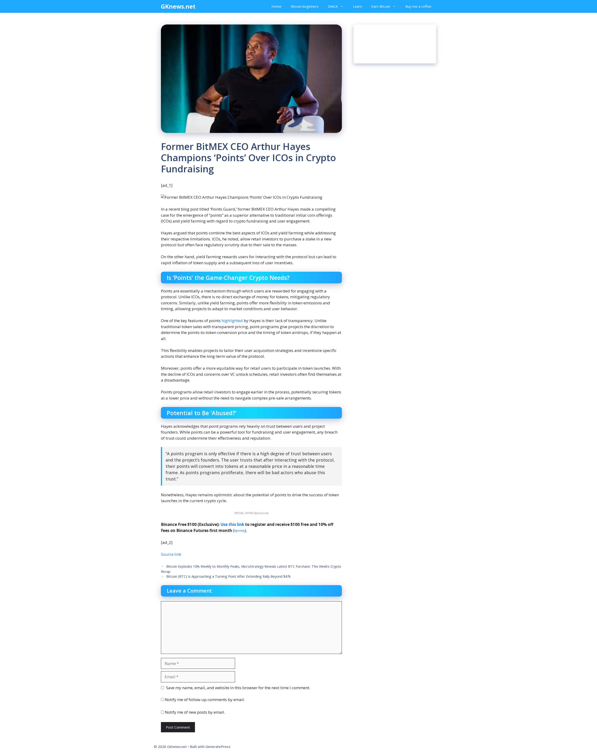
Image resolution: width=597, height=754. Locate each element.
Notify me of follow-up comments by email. (205, 699)
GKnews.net (178, 6)
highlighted (232, 320)
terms (239, 530)
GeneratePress (217, 746)
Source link (171, 554)
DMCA (333, 6)
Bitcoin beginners (305, 6)
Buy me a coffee (418, 6)
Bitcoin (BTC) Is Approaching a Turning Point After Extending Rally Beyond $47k (228, 576)
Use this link (232, 524)
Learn (357, 6)
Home (276, 6)
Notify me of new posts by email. (195, 712)
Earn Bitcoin (380, 6)
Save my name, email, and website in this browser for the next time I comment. (238, 687)
